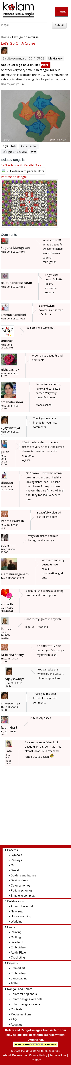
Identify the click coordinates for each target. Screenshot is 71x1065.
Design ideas (19, 880)
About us (16, 1024)
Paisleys (16, 860)
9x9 (33, 152)
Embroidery (18, 947)
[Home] (18, 17)
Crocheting (18, 957)
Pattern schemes (21, 890)
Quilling (16, 937)
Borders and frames (23, 875)
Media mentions (21, 1014)
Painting (16, 932)
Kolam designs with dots (26, 999)
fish (13, 146)
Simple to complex (23, 895)
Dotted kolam (29, 146)
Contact (36, 1060)
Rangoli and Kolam (19, 989)
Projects (12, 963)
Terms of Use (58, 1055)
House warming (21, 916)
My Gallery (55, 58)
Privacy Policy (38, 1055)
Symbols (16, 855)
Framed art (18, 968)
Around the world (22, 906)
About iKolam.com (15, 1055)
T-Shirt (15, 983)
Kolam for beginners (24, 994)
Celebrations (15, 901)
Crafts (11, 927)
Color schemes (20, 885)
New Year (17, 911)
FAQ (14, 1019)
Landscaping (19, 978)
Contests (16, 1009)
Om (13, 865)
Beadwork (17, 942)
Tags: (4, 146)
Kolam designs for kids (25, 1004)
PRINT (45, 65)
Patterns (12, 850)
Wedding (16, 921)
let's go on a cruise (14, 152)
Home (5, 37)
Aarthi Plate (18, 952)
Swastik (16, 870)
